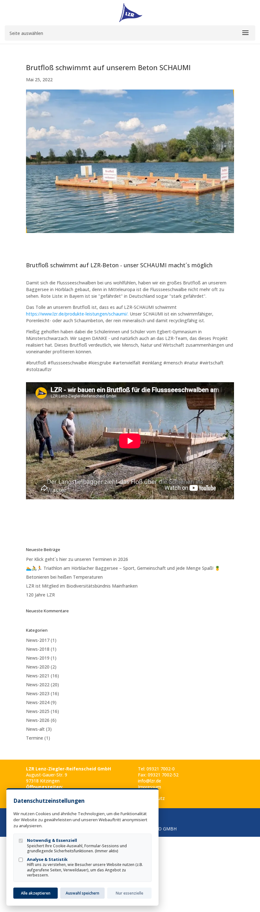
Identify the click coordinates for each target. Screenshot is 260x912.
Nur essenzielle (129, 893)
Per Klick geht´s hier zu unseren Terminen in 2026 (77, 559)
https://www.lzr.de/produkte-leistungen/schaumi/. (77, 314)
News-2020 (37, 667)
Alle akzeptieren (35, 893)
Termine (34, 738)
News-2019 (37, 658)
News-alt (35, 729)
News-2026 (37, 720)
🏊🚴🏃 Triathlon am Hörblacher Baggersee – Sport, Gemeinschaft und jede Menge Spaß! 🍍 (123, 568)
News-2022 (37, 685)
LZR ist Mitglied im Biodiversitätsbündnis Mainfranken (82, 586)
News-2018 (37, 649)
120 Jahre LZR (40, 595)
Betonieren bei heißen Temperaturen (64, 577)
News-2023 (37, 693)
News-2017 (37, 640)
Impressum (149, 787)
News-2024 (37, 702)
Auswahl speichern (82, 893)
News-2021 (37, 676)
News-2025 (37, 711)
